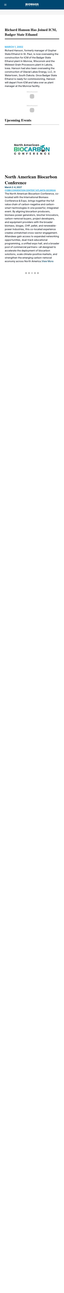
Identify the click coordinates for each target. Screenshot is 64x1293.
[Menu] (5, 5)
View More (47, 261)
